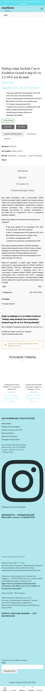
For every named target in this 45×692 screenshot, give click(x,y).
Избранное (33, 7)
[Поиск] (27, 8)
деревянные (12, 156)
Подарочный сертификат (11, 427)
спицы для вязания (35, 156)
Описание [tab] (22, 171)
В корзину (8, 127)
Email (3, 663)
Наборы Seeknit (17, 151)
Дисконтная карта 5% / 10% (12, 430)
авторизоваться (36, 327)
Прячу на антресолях (9, 436)
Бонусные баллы (8, 433)
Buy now (21, 127)
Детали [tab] (22, 177)
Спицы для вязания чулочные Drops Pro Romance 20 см (33, 387)
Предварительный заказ (11, 440)
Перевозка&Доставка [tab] (22, 190)
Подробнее (19, 372)
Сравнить (7, 139)
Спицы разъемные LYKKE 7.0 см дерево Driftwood (11, 387)
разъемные (22, 156)
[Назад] (6, 15)
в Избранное (31, 134)
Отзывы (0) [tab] (22, 184)
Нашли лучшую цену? (13, 134)
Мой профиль (6, 424)
